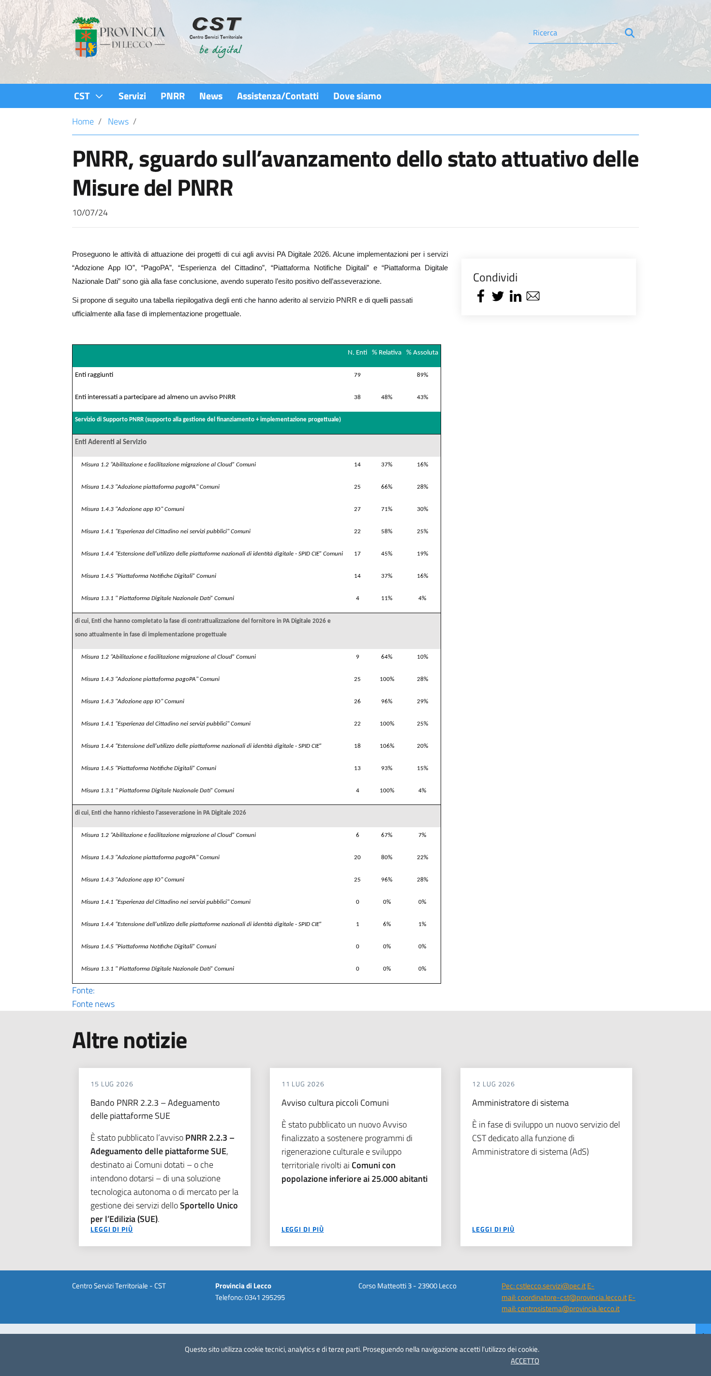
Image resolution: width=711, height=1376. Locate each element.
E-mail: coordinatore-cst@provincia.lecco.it (564, 1291)
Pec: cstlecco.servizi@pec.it (544, 1285)
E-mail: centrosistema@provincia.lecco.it (569, 1303)
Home (83, 121)
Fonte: (93, 997)
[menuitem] (89, 96)
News (118, 121)
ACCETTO (525, 1360)
